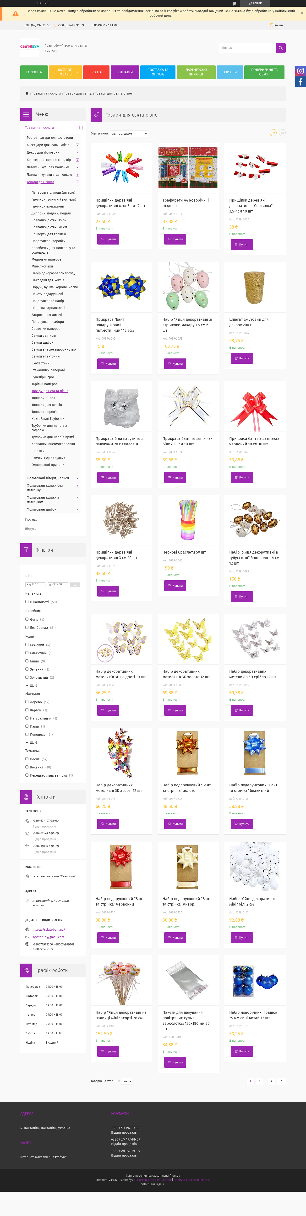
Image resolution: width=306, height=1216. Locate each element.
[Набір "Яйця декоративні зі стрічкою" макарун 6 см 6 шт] (188, 287)
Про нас (96, 72)
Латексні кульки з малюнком (49, 174)
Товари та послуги (46, 93)
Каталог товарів (65, 72)
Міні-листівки (42, 266)
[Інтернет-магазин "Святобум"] (29, 56)
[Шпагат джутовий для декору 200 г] (255, 287)
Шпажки (38, 451)
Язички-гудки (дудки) (48, 458)
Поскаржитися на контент (154, 1180)
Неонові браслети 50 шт (184, 552)
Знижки (230, 72)
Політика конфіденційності (192, 1180)
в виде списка (282, 133)
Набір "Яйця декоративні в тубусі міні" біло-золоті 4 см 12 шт (254, 557)
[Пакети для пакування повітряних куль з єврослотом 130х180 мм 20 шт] (188, 980)
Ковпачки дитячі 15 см (49, 220)
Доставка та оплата (158, 72)
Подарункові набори (48, 322)
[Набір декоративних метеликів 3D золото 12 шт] (188, 639)
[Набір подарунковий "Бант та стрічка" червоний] (121, 867)
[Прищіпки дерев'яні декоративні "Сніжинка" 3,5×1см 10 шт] (255, 168)
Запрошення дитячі (47, 315)
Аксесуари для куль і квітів (48, 145)
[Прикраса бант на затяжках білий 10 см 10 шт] (188, 406)
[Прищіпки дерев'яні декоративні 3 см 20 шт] (121, 520)
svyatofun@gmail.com (48, 937)
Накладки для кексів (48, 280)
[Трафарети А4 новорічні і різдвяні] (188, 168)
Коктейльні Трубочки (48, 419)
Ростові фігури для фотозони (50, 137)
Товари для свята (78, 93)
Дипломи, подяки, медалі (51, 213)
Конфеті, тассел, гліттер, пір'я (50, 160)
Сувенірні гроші (44, 377)
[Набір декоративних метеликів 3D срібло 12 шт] (255, 639)
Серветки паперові (46, 329)
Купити (111, 239)
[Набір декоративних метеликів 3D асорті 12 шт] (121, 753)
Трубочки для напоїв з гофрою (49, 428)
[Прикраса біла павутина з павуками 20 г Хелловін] (121, 406)
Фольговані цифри (41, 509)
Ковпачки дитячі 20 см (49, 227)
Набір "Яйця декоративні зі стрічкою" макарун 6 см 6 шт (187, 325)
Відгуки (31, 529)
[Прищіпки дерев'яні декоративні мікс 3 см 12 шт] (121, 168)
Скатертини (40, 363)
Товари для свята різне (50, 391)
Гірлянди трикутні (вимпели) (54, 199)
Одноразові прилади (48, 465)
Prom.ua (175, 1175)
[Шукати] (281, 48)
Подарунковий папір (48, 301)
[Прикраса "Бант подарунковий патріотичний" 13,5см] (121, 287)
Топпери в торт (43, 398)
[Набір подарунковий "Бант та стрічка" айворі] (188, 867)
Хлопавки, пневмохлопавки (53, 444)
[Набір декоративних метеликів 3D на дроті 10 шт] (121, 639)
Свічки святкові (44, 335)
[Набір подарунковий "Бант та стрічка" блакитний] (255, 753)
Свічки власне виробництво (54, 349)
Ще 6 (33, 742)
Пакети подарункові (47, 294)
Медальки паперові (47, 259)
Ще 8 (33, 685)
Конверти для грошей (49, 234)
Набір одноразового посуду (53, 273)
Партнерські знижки (196, 72)
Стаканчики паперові (48, 370)
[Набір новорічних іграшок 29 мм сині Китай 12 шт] (255, 980)
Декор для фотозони (43, 152)
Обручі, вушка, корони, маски (55, 287)
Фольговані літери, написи (48, 478)
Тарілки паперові (45, 384)
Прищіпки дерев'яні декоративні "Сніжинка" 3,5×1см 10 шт (251, 205)
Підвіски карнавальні (48, 308)
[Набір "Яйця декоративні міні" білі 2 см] (255, 867)
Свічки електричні (46, 356)
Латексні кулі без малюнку (48, 167)
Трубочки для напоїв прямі (53, 437)
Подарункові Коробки (49, 241)
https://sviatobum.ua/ (49, 929)
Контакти (125, 72)
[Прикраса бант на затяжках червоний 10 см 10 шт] (255, 406)
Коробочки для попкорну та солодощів (53, 250)
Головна (34, 72)
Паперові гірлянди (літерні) (53, 192)
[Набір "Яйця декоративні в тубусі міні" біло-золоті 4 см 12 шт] (255, 520)
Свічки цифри (42, 342)
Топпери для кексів (47, 405)
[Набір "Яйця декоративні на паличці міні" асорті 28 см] (121, 980)
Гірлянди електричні (48, 206)
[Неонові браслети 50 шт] (188, 520)
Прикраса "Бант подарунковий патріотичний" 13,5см (115, 325)
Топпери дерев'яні (46, 412)
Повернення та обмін (264, 72)
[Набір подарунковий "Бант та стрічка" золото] (188, 753)
